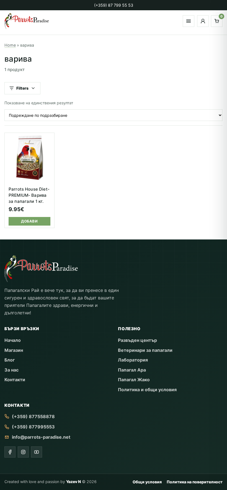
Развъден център (137, 340)
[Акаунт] (203, 21)
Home (10, 45)
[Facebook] (10, 452)
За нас (11, 370)
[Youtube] (36, 452)
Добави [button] (29, 221)
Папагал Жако (134, 379)
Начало (12, 340)
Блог (9, 360)
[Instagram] (23, 452)
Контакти (14, 379)
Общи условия (147, 481)
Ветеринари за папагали (145, 350)
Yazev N (73, 481)
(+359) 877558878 (33, 416)
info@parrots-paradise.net (41, 437)
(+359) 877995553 (33, 427)
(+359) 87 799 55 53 (113, 5)
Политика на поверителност (195, 481)
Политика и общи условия (147, 389)
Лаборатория (133, 360)
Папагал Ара (132, 370)
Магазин (13, 350)
